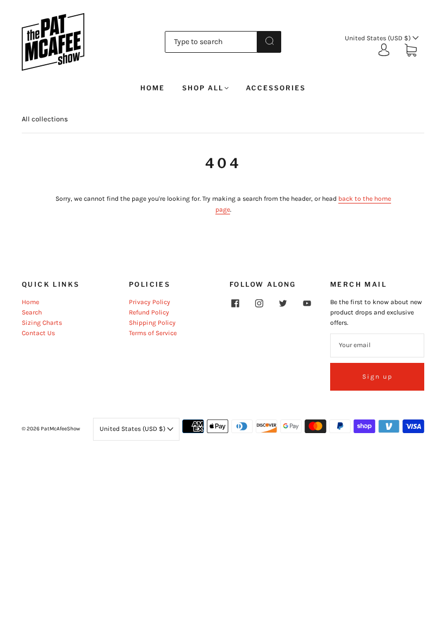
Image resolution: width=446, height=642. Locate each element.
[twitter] (283, 304)
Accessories (276, 88)
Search (32, 312)
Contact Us (38, 333)
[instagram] (259, 304)
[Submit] (269, 41)
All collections (45, 119)
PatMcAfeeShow (60, 428)
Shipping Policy (152, 322)
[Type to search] (211, 42)
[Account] (384, 50)
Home (152, 88)
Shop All (203, 88)
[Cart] (410, 51)
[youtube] (307, 304)
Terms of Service (153, 333)
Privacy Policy (149, 302)
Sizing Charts (42, 322)
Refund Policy (149, 312)
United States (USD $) (378, 38)
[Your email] (377, 345)
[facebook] (235, 304)
